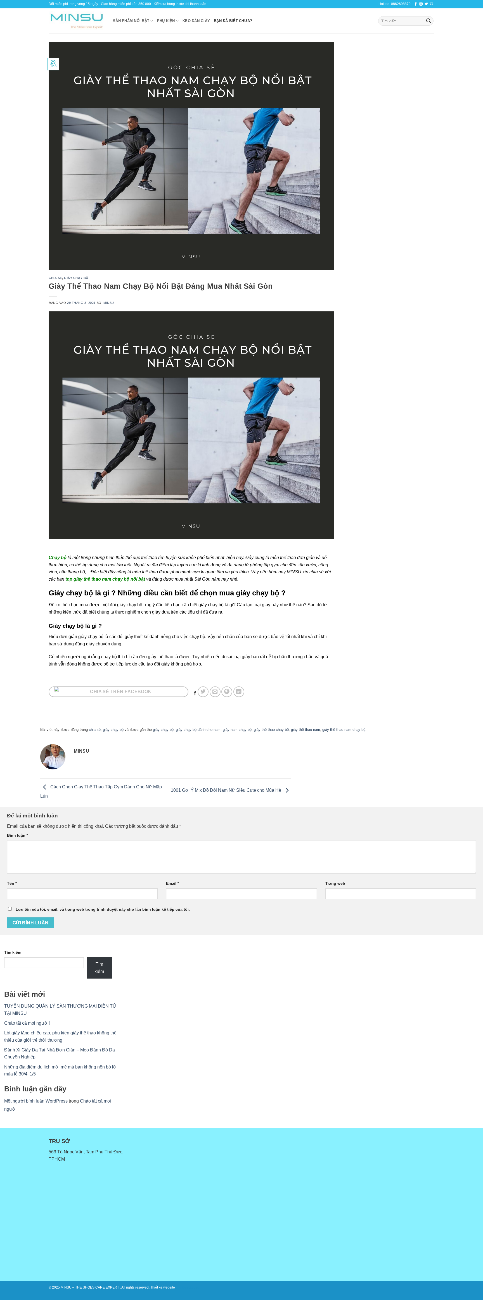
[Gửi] (428, 21)
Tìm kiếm (12, 952)
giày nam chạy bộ (237, 729)
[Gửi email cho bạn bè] (215, 691)
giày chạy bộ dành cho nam (198, 729)
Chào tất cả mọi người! (27, 1023)
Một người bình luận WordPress (36, 1101)
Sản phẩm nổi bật (131, 21)
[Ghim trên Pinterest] (226, 691)
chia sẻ (55, 278)
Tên (12, 883)
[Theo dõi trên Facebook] (415, 4)
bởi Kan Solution (188, 1287)
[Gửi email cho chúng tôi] (431, 4)
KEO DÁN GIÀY (196, 21)
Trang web (335, 883)
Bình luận (17, 835)
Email (172, 883)
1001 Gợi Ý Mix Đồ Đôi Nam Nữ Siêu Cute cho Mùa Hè (226, 790)
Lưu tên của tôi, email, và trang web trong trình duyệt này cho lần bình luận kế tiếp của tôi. (103, 909)
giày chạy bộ (76, 278)
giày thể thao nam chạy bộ (343, 729)
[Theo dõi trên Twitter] (426, 4)
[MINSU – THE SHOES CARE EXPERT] (77, 20)
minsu (108, 302)
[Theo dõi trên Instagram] (421, 4)
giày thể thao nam (305, 729)
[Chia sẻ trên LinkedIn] (238, 691)
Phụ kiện (166, 21)
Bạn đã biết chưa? (233, 21)
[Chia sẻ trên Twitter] (203, 691)
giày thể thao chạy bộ (271, 729)
